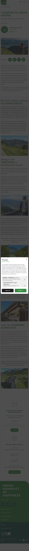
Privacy (7, 261)
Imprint (3, 261)
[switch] (24, 279)
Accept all (20, 290)
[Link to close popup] (26, 259)
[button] (22, 279)
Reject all (7, 290)
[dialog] (14, 275)
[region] (14, 281)
